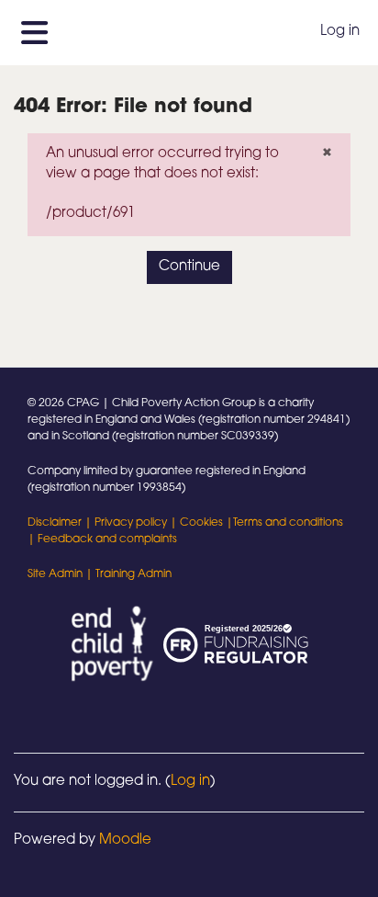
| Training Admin (127, 574)
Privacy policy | (137, 522)
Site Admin (55, 574)
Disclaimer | (61, 522)
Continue (189, 267)
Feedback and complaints (107, 539)
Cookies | (206, 522)
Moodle (125, 840)
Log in (340, 32)
